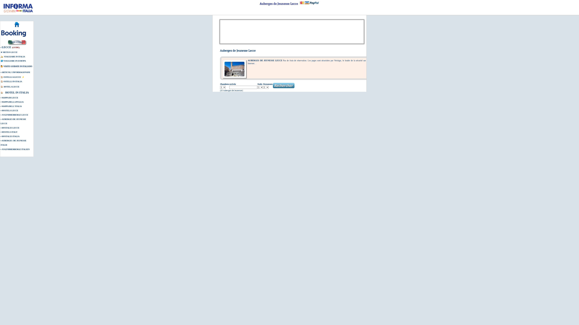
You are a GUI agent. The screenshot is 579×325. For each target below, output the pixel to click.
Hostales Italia (10, 136)
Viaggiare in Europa (14, 61)
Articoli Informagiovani (16, 72)
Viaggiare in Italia (14, 57)
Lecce (6, 47)
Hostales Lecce (10, 128)
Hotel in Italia (17, 92)
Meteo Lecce (10, 52)
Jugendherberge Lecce (15, 115)
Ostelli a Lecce (12, 77)
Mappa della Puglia (13, 102)
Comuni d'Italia (17, 42)
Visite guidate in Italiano (17, 66)
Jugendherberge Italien (16, 149)
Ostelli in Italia (12, 81)
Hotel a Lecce (11, 87)
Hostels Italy (9, 132)
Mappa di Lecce (10, 98)
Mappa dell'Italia (12, 106)
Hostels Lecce (10, 110)
